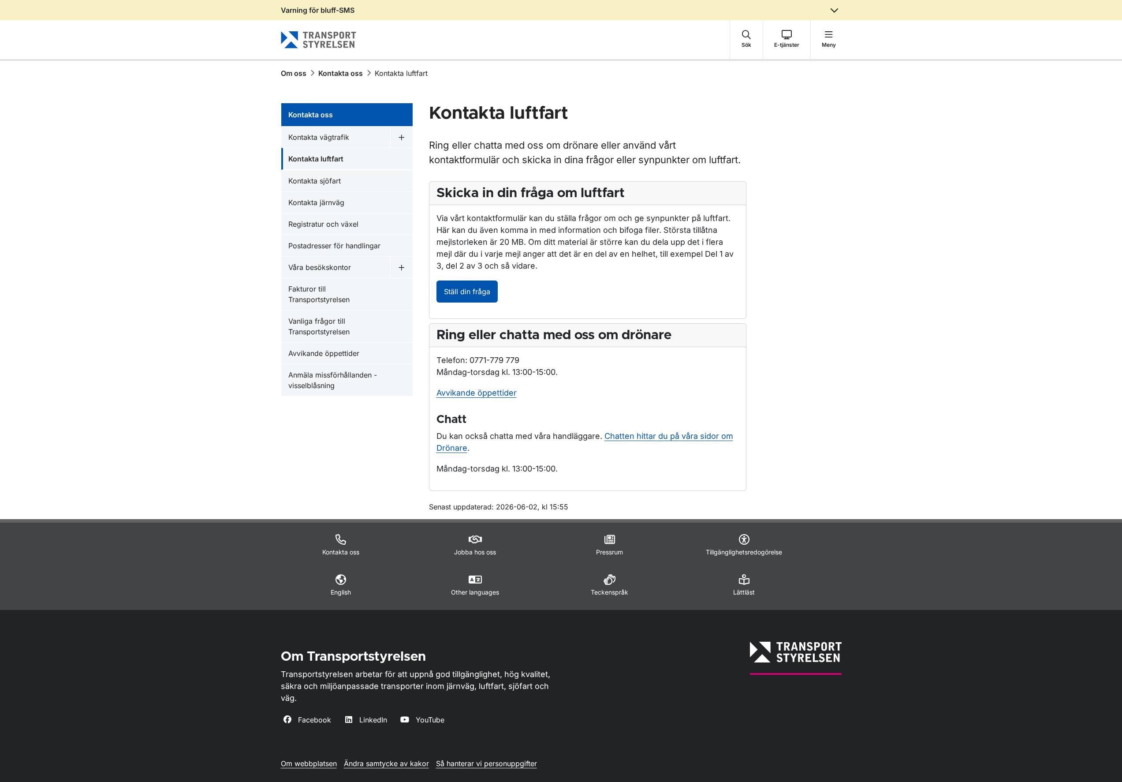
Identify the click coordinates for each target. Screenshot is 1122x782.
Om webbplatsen (309, 763)
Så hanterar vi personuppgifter (486, 763)
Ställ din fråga (467, 291)
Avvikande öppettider (476, 392)
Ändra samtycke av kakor (386, 763)
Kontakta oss (340, 73)
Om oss (293, 73)
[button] (746, 39)
